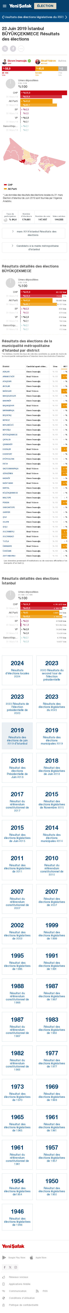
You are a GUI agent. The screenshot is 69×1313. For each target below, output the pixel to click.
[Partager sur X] (6, 49)
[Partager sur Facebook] (14, 49)
